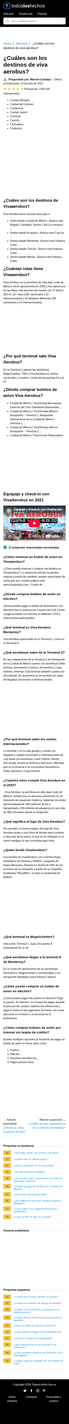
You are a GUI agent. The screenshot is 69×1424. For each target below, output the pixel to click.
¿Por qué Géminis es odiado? (29, 1172)
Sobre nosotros (12, 1399)
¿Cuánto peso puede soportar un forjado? (36, 1296)
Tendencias (25, 13)
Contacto (31, 1397)
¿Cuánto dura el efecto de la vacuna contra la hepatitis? (38, 1319)
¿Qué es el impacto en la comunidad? (34, 1165)
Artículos (8, 13)
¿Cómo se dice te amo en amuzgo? (33, 1216)
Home (7, 43)
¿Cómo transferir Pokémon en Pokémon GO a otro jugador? (38, 1354)
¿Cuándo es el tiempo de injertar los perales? (38, 1303)
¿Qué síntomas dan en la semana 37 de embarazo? (35, 1346)
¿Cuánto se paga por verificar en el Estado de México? (38, 1187)
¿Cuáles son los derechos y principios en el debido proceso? (37, 1311)
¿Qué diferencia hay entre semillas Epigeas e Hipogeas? (38, 1202)
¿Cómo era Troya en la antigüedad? (33, 1338)
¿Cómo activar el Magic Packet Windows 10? (37, 1332)
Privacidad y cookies (53, 1399)
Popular (42, 13)
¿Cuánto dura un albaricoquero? (31, 1159)
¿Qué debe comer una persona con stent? (36, 1152)
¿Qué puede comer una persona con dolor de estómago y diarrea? (38, 1179)
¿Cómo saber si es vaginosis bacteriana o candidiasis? (36, 1210)
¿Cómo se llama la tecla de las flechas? (35, 1325)
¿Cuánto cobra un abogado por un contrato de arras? (38, 1362)
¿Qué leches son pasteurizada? (30, 1194)
